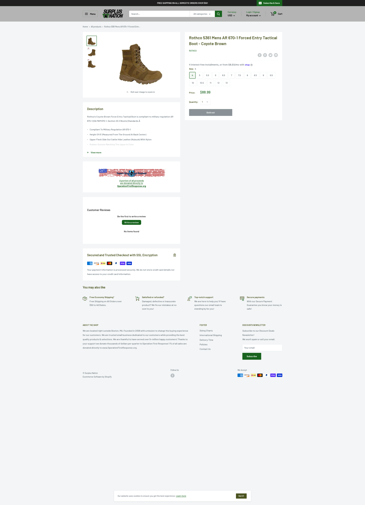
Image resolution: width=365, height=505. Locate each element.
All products (96, 26)
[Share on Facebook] (260, 55)
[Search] (218, 14)
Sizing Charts (206, 330)
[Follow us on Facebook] (173, 376)
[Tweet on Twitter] (270, 55)
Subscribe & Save (271, 3)
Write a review (131, 222)
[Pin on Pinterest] (265, 55)
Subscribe (252, 356)
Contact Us (205, 349)
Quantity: (193, 101)
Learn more (181, 496)
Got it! (241, 496)
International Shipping (211, 335)
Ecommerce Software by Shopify (97, 377)
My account (252, 15)
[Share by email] (276, 55)
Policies (203, 344)
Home (85, 26)
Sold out (210, 112)
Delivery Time (206, 339)
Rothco (193, 51)
